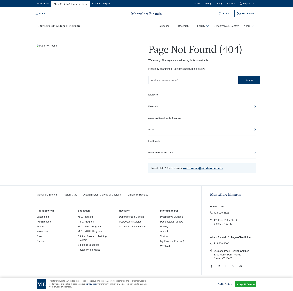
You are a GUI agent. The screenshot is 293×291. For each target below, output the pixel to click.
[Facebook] (211, 266)
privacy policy (92, 284)
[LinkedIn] (226, 266)
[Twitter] (233, 266)
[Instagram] (218, 266)
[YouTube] (240, 266)
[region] (146, 284)
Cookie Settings (225, 284)
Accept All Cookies (246, 284)
